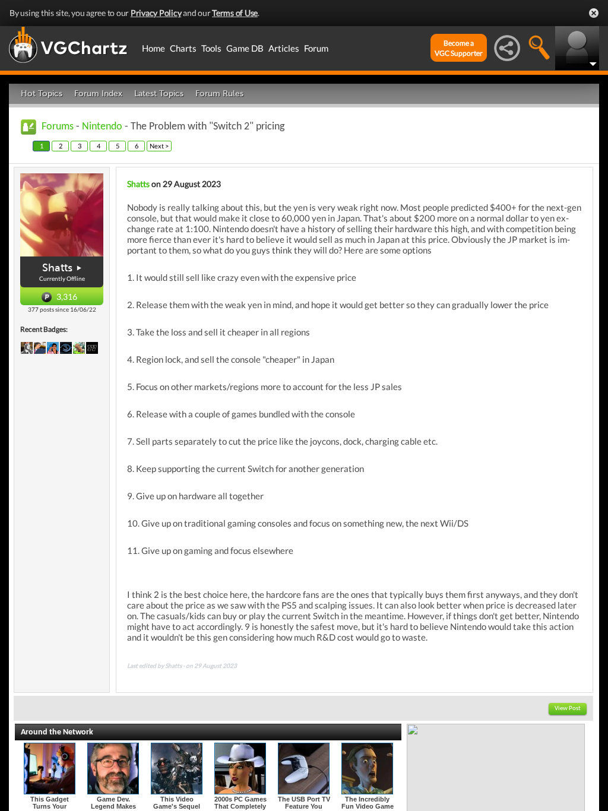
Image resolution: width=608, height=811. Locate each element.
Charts (183, 48)
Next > (159, 146)
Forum (316, 48)
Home (153, 48)
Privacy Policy (156, 13)
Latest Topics (158, 93)
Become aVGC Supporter (459, 48)
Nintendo (102, 126)
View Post (568, 708)
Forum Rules (219, 93)
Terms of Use (235, 13)
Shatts (57, 267)
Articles (283, 48)
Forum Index (98, 93)
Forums (58, 126)
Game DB (245, 48)
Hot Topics (41, 93)
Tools (211, 48)
